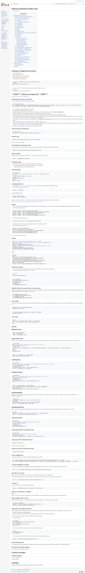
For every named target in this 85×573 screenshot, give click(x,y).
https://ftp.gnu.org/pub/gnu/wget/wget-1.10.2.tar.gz (26, 173)
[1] (42, 504)
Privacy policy (13, 571)
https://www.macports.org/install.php (26, 185)
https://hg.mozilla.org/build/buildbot (31, 400)
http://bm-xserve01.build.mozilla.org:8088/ (21, 124)
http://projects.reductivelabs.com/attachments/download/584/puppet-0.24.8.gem (32, 245)
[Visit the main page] (5, 4)
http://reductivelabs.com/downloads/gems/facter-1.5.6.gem (28, 241)
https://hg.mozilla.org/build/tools (30, 413)
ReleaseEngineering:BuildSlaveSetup (20, 549)
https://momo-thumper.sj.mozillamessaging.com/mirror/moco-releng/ (27, 201)
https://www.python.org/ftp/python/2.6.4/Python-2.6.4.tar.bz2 (29, 344)
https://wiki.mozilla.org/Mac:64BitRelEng (20, 96)
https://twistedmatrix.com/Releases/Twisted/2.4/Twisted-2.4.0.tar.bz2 (30, 376)
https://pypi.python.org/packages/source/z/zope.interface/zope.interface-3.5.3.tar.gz (34, 364)
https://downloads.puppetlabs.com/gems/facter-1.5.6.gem (27, 242)
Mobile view (26, 571)
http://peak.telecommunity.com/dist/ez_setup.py (25, 434)
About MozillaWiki (20, 571)
